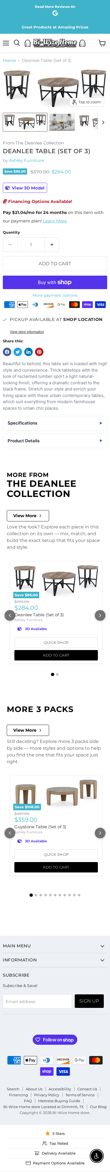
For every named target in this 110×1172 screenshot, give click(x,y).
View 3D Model (28, 188)
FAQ (28, 1101)
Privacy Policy (46, 1095)
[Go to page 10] (74, 895)
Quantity (11, 232)
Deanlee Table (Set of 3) (39, 614)
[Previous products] (10, 615)
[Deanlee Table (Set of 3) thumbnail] (25, 122)
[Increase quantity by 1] (52, 244)
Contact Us (87, 1089)
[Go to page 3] (40, 895)
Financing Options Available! (39, 201)
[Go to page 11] (79, 895)
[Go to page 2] (57, 674)
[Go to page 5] (50, 895)
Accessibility (60, 1089)
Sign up (89, 1001)
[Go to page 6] (55, 895)
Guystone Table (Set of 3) (40, 826)
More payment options (55, 295)
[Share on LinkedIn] (28, 352)
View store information (27, 332)
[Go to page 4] (45, 895)
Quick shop (56, 642)
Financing (18, 1095)
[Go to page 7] (60, 895)
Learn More (55, 221)
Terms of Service (80, 1095)
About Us (34, 1089)
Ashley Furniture (26, 160)
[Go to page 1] (52, 674)
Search (13, 1089)
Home (9, 60)
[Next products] (100, 615)
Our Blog (98, 1106)
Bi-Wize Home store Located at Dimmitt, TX (43, 1106)
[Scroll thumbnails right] (102, 122)
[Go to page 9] (69, 895)
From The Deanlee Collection (33, 143)
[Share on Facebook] (7, 352)
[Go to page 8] (64, 895)
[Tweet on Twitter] (18, 352)
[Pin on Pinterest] (39, 352)
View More (24, 515)
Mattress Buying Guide (59, 1101)
